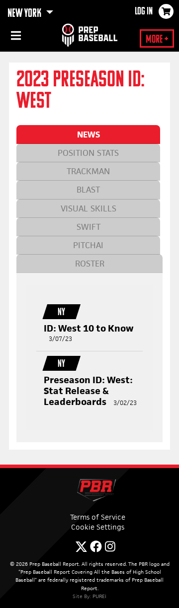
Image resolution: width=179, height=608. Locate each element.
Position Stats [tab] (88, 152)
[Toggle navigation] (14, 37)
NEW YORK (25, 14)
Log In (144, 12)
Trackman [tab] (88, 171)
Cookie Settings (97, 527)
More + (157, 40)
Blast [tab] (88, 189)
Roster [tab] (89, 263)
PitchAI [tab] (88, 245)
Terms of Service (97, 517)
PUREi (99, 596)
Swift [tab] (88, 226)
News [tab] (88, 134)
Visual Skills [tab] (88, 208)
